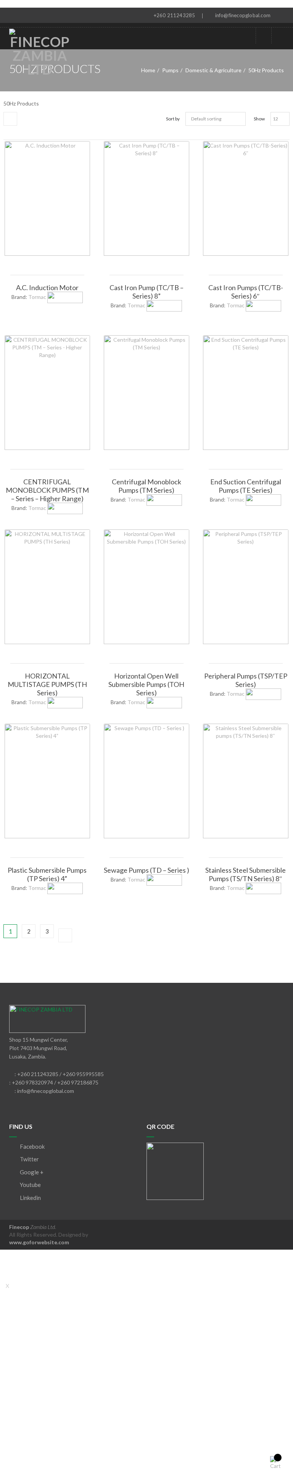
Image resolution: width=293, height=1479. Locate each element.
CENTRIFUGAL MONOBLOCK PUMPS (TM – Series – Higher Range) (47, 490)
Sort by (173, 119)
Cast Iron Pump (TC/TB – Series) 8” (146, 291)
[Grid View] (10, 119)
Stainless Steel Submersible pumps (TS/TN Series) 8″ (245, 874)
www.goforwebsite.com (39, 1242)
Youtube (30, 1184)
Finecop (32, 1227)
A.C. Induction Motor (47, 287)
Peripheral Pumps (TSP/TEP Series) (245, 680)
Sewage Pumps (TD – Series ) (146, 870)
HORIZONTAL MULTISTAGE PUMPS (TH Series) (47, 684)
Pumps (170, 70)
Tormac (37, 297)
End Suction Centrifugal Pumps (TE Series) (245, 485)
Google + (31, 1172)
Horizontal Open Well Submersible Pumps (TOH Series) (146, 684)
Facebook (32, 1146)
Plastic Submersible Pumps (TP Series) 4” (47, 874)
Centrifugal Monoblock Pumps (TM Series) (146, 485)
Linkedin (30, 1197)
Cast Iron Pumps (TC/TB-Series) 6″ (245, 291)
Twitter (29, 1159)
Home (148, 70)
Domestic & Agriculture (213, 70)
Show (259, 119)
